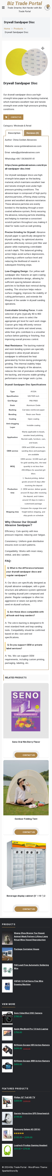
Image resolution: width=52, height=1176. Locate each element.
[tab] (14, 133)
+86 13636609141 (25, 158)
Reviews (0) (33, 133)
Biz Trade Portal (24, 3)
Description (14, 133)
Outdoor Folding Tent (26, 819)
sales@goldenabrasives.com (25, 152)
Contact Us (16, 117)
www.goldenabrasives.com (27, 146)
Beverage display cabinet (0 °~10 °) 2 (26, 895)
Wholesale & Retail (22, 125)
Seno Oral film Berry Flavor (26, 742)
